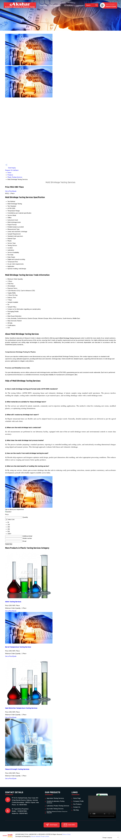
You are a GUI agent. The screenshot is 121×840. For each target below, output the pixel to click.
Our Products (68, 6)
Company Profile (55, 6)
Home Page (43, 6)
